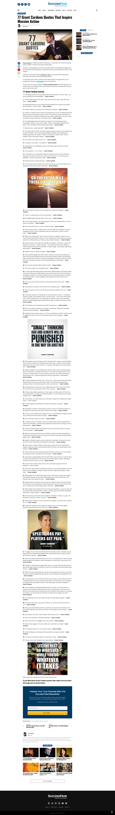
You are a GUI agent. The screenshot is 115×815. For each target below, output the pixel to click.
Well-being (69, 10)
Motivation (58, 10)
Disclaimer (61, 807)
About (75, 10)
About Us (47, 807)
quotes (46, 721)
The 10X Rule (40, 81)
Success (44, 10)
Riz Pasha (25, 26)
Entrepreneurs (51, 10)
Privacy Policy (54, 807)
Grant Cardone (27, 63)
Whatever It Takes (46, 74)
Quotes (63, 10)
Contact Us (67, 807)
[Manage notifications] (112, 812)
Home (39, 10)
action (33, 721)
